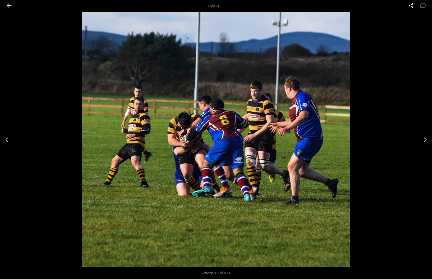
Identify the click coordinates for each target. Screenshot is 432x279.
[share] (411, 5)
